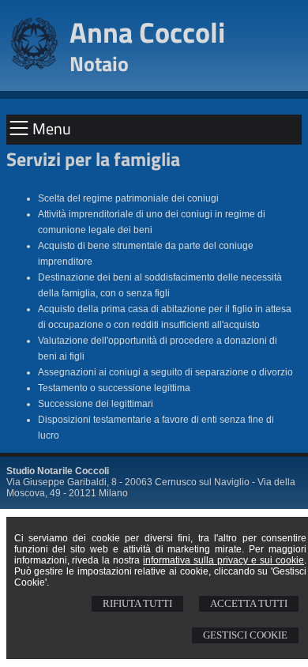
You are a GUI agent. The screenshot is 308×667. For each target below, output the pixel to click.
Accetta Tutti (248, 603)
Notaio (99, 63)
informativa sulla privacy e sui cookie (223, 560)
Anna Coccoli (147, 32)
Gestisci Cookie (245, 635)
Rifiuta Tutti (137, 603)
